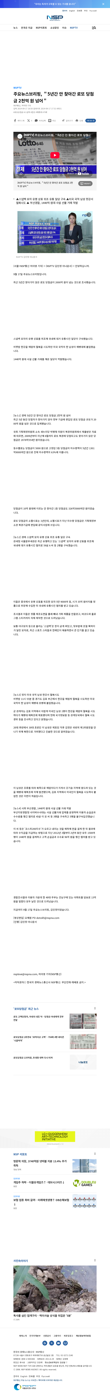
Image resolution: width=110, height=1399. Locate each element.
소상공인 (54, 27)
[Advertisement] (55, 59)
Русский (93, 10)
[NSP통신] (55, 18)
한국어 (64, 10)
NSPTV (74, 27)
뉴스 (15, 27)
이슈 (64, 27)
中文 (86, 10)
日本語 (79, 10)
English (72, 10)
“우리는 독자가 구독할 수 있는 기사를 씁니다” (55, 3)
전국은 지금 (26, 27)
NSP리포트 (41, 27)
